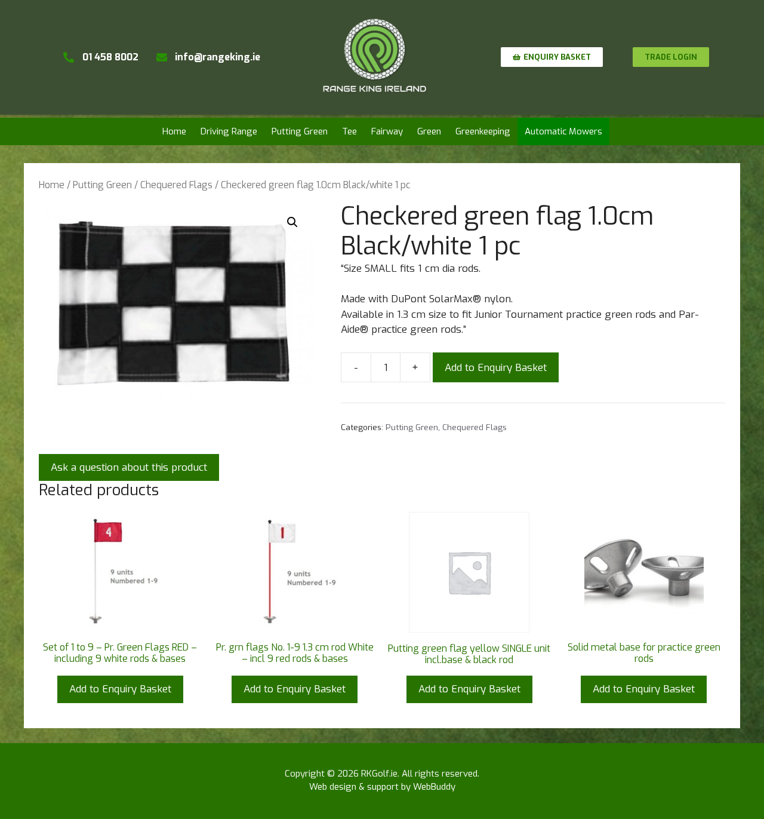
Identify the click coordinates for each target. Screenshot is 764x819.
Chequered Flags (176, 185)
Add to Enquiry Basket (496, 368)
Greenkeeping (482, 131)
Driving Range (229, 131)
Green (429, 131)
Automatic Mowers (563, 131)
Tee (349, 131)
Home (174, 131)
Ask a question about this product (129, 467)
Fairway (387, 131)
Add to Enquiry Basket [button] (120, 689)
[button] (292, 222)
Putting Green (300, 131)
